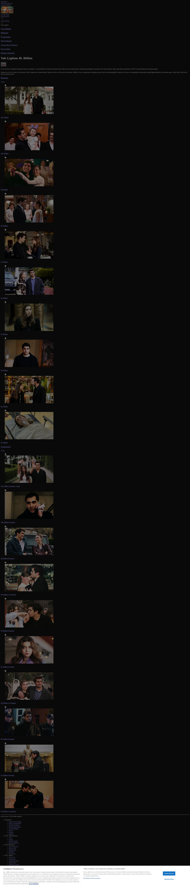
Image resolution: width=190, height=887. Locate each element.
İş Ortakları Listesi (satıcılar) (91, 878)
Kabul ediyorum (169, 873)
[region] (95, 876)
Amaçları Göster (169, 879)
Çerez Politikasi (33, 883)
